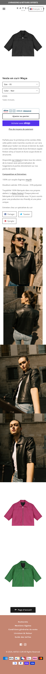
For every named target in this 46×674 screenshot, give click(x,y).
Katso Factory (17, 193)
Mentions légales (23, 626)
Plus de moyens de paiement (21, 129)
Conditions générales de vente (23, 629)
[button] (36, 9)
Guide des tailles (23, 637)
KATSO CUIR (18, 652)
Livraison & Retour (23, 633)
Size (5, 84)
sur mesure (17, 160)
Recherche (23, 622)
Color (6, 90)
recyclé (29, 179)
